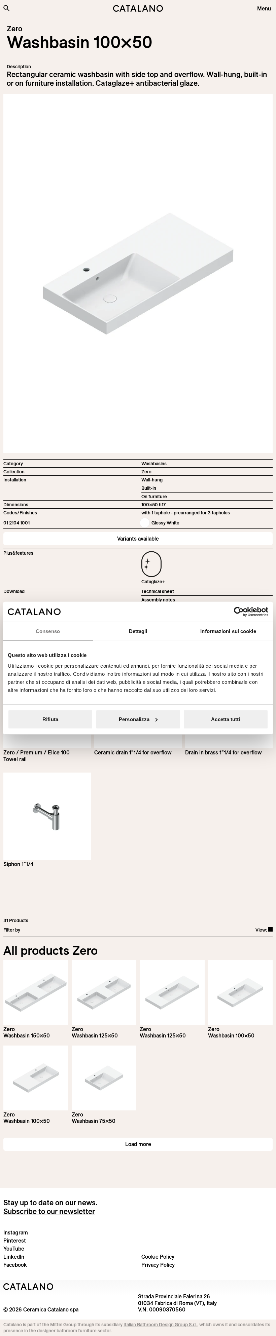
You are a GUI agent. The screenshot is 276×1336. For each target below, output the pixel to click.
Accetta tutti (225, 719)
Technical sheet (157, 591)
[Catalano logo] (138, 8)
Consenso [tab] (48, 631)
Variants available (138, 538)
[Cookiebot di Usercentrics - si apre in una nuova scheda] (238, 612)
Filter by (11, 930)
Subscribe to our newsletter (49, 1211)
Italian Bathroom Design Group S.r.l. (160, 1325)
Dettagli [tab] (138, 631)
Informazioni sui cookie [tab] (228, 631)
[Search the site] (6, 8)
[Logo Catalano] (28, 1286)
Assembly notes (158, 600)
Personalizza (134, 719)
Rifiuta (50, 719)
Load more (138, 1144)
